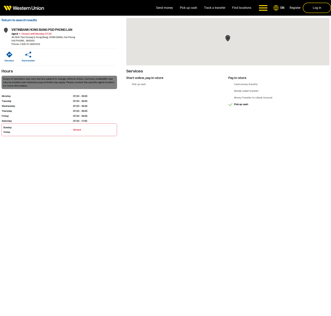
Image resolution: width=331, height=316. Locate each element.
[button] (279, 8)
